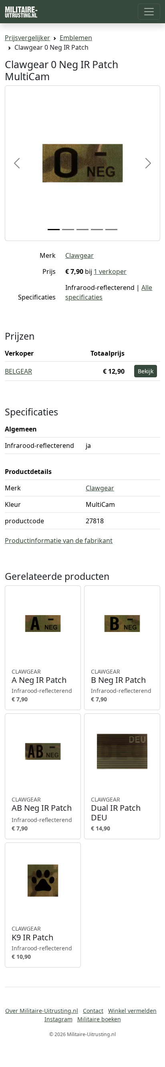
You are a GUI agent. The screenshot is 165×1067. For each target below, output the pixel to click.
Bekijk (145, 371)
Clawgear (79, 255)
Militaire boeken (99, 1019)
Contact (93, 1010)
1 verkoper (110, 271)
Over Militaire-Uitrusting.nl (41, 1010)
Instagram (58, 1019)
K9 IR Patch (32, 933)
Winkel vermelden (132, 1010)
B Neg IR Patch (118, 676)
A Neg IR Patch (39, 676)
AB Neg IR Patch (42, 804)
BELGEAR (18, 371)
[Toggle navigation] (149, 12)
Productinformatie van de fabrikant (59, 540)
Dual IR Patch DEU (116, 809)
